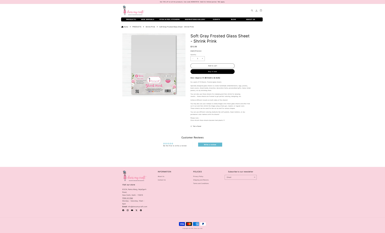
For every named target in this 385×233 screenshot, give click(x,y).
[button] (131, 19)
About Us (161, 176)
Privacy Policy (198, 176)
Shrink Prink (150, 27)
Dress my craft (198, 228)
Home (126, 27)
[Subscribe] (254, 177)
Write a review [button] (210, 145)
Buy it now (212, 71)
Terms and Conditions (201, 183)
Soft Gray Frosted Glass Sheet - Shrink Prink (176, 27)
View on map (127, 198)
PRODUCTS (136, 27)
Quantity (193, 54)
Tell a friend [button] (197, 126)
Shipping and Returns (201, 180)
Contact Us (162, 180)
